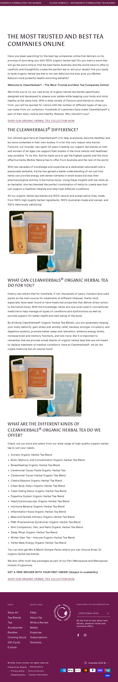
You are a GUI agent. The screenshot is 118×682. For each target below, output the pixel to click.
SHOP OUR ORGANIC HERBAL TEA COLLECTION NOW (41, 120)
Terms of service (36, 671)
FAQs (33, 612)
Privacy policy (18, 671)
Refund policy (36, 667)
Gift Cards (14, 642)
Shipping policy (18, 675)
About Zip (36, 617)
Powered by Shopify (17, 667)
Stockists (35, 642)
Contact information (38, 675)
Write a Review (39, 622)
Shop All (13, 612)
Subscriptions (38, 637)
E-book (12, 647)
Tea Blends (14, 617)
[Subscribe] (108, 613)
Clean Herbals (23, 663)
